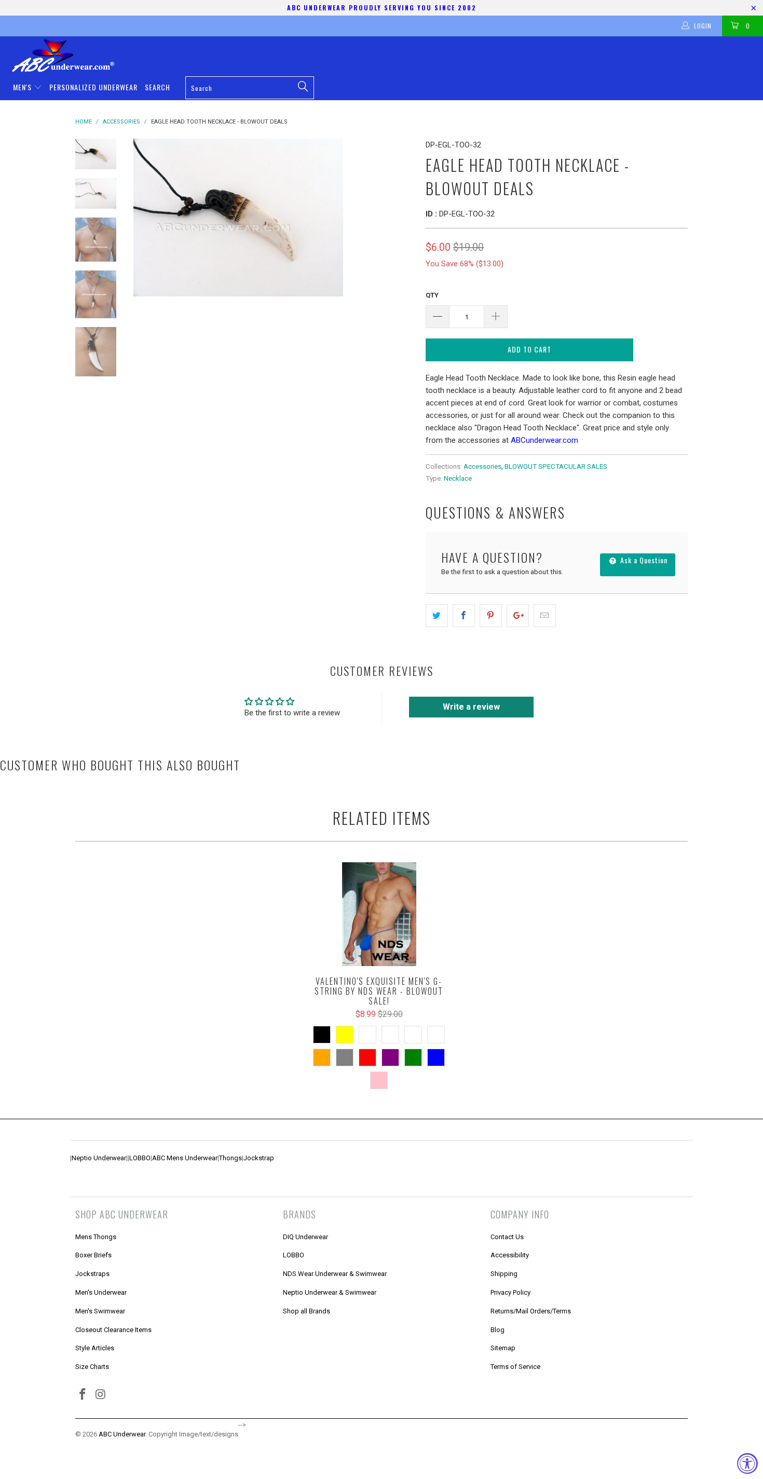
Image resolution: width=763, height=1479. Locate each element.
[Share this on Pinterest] (491, 615)
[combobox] (249, 87)
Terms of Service (515, 1367)
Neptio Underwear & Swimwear (329, 1292)
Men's (23, 87)
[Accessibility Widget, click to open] (747, 1463)
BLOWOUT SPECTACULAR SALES (556, 466)
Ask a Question (642, 559)
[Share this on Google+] (518, 615)
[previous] (148, 217)
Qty (432, 295)
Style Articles (94, 1348)
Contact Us (507, 1237)
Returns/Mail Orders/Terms (531, 1311)
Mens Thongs (95, 1237)
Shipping (504, 1274)
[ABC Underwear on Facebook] (83, 1395)
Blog (498, 1330)
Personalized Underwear (93, 87)
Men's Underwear (101, 1292)
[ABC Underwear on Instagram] (101, 1395)
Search (157, 87)
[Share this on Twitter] (437, 615)
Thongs (230, 1158)
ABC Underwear (122, 1434)
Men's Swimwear (100, 1311)
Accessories (482, 466)
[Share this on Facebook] (464, 615)
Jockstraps (92, 1274)
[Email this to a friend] (545, 615)
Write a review (471, 707)
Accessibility (510, 1255)
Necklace (458, 478)
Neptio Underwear (99, 1158)
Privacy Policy (510, 1292)
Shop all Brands (306, 1311)
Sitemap (503, 1348)
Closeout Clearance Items (113, 1330)
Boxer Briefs (93, 1255)
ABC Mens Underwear (184, 1158)
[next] (400, 217)
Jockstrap (258, 1158)
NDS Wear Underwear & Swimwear (335, 1274)
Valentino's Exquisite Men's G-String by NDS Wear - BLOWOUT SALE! (379, 914)
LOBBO (140, 1158)
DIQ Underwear (305, 1237)
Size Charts (92, 1367)
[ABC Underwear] (386, 55)
